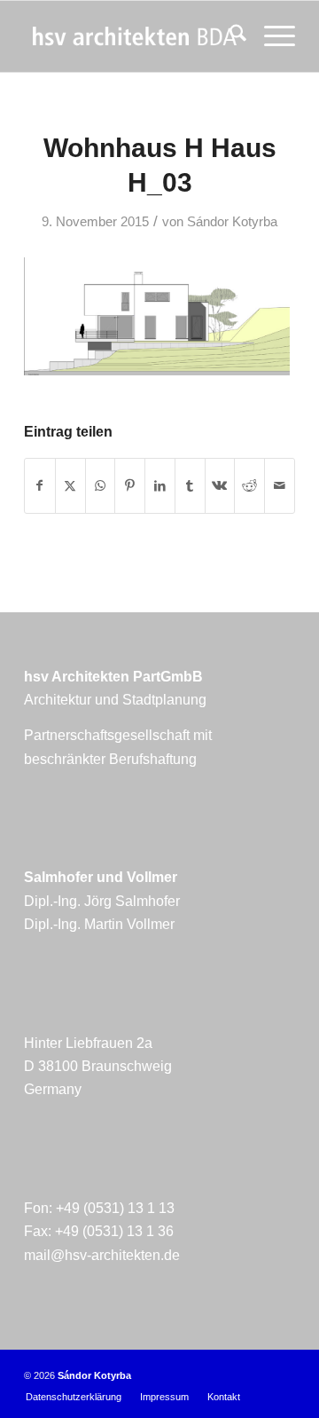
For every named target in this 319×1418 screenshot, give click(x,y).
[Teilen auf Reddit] (249, 486)
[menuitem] (229, 36)
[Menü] (270, 36)
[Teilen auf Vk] (220, 486)
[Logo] (132, 36)
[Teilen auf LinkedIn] (160, 486)
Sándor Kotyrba (232, 222)
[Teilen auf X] (70, 486)
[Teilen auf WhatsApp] (100, 486)
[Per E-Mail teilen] (279, 486)
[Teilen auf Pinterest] (129, 486)
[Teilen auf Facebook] (40, 486)
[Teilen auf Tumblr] (190, 486)
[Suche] (229, 36)
